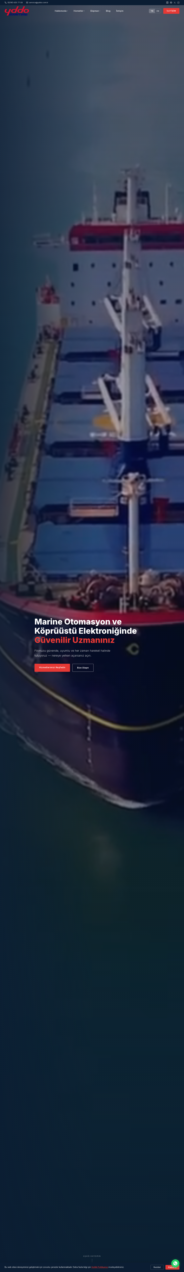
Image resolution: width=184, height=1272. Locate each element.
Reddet (157, 1267)
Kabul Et (172, 1267)
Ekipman (95, 11)
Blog (108, 11)
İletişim (119, 11)
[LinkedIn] (167, 3)
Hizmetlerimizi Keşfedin (52, 667)
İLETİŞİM (171, 11)
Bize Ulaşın (83, 667)
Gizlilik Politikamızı (99, 1267)
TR (152, 11)
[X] (175, 3)
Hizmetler (79, 11)
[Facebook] (171, 3)
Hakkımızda (61, 11)
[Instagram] (178, 3)
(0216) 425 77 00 (15, 2)
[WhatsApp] (175, 1263)
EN (158, 11)
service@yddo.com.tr (38, 2)
